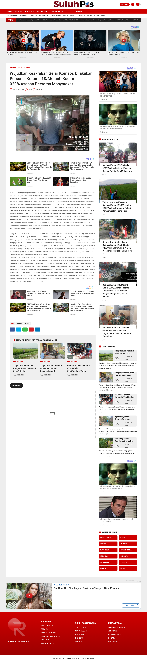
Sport (103, 15)
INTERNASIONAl (126, 550)
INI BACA (111, 638)
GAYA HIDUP (104, 550)
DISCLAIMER (46, 640)
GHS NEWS (79, 638)
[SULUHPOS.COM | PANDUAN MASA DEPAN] (73, 7)
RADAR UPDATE (114, 634)
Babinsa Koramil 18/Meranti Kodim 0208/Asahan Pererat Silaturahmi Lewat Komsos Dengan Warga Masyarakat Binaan (115, 291)
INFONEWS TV (114, 642)
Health (79, 11)
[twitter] (10, 4)
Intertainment (57, 11)
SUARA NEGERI (81, 631)
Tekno (89, 15)
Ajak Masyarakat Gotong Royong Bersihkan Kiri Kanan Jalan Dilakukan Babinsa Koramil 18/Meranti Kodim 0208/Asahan (125, 418)
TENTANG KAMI (47, 626)
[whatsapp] (25, 330)
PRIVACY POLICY (47, 643)
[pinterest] (31, 330)
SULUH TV (70, 11)
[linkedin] (37, 330)
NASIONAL (124, 556)
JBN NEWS (112, 631)
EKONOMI (123, 544)
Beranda (13, 68)
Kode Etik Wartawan (49, 633)
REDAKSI (44, 629)
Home (9, 11)
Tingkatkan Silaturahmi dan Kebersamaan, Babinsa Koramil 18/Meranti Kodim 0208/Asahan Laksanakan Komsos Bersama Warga (46, 20)
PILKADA (123, 562)
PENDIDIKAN (104, 562)
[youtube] (16, 4)
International (12, 15)
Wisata (96, 15)
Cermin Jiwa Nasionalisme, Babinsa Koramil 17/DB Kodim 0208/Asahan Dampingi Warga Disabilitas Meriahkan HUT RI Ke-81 (117, 248)
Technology (42, 11)
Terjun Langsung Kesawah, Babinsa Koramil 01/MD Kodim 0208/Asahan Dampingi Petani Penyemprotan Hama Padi (116, 206)
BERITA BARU (80, 634)
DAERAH (103, 544)
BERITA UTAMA (24, 68)
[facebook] (7, 4)
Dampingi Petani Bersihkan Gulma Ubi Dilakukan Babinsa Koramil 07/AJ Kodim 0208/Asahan (124, 439)
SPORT (122, 568)
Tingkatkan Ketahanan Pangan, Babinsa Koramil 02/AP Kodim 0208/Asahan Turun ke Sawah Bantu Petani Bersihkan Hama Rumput (24, 368)
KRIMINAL (104, 556)
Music (72, 15)
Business (19, 11)
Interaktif (81, 15)
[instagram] (13, 4)
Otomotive (29, 11)
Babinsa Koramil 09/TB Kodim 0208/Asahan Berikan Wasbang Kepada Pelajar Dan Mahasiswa (117, 168)
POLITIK (103, 568)
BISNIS (122, 538)
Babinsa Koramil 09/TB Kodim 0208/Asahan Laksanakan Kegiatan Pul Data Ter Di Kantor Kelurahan (116, 331)
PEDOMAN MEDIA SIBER (50, 636)
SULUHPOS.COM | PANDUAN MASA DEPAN (80, 658)
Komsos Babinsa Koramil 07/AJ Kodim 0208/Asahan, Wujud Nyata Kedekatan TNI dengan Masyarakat (112, 20)
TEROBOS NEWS (81, 627)
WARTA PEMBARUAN (116, 627)
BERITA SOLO (80, 642)
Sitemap (124, 4)
